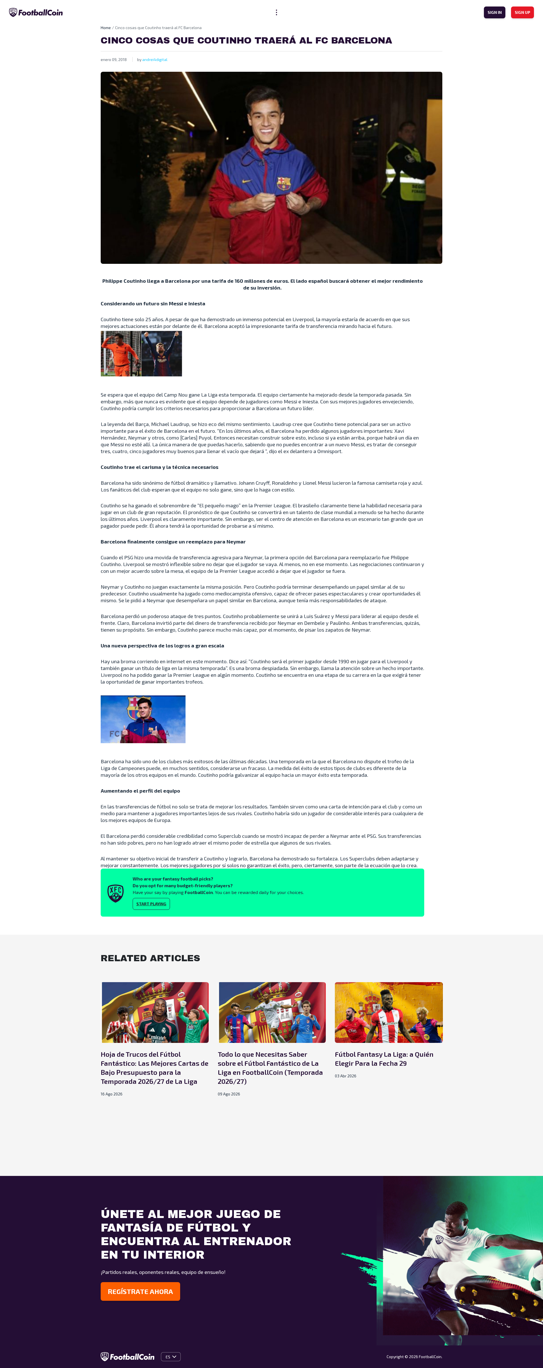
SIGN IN (495, 12)
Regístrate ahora (140, 1291)
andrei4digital (154, 59)
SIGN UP (522, 12)
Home (106, 27)
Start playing (151, 903)
